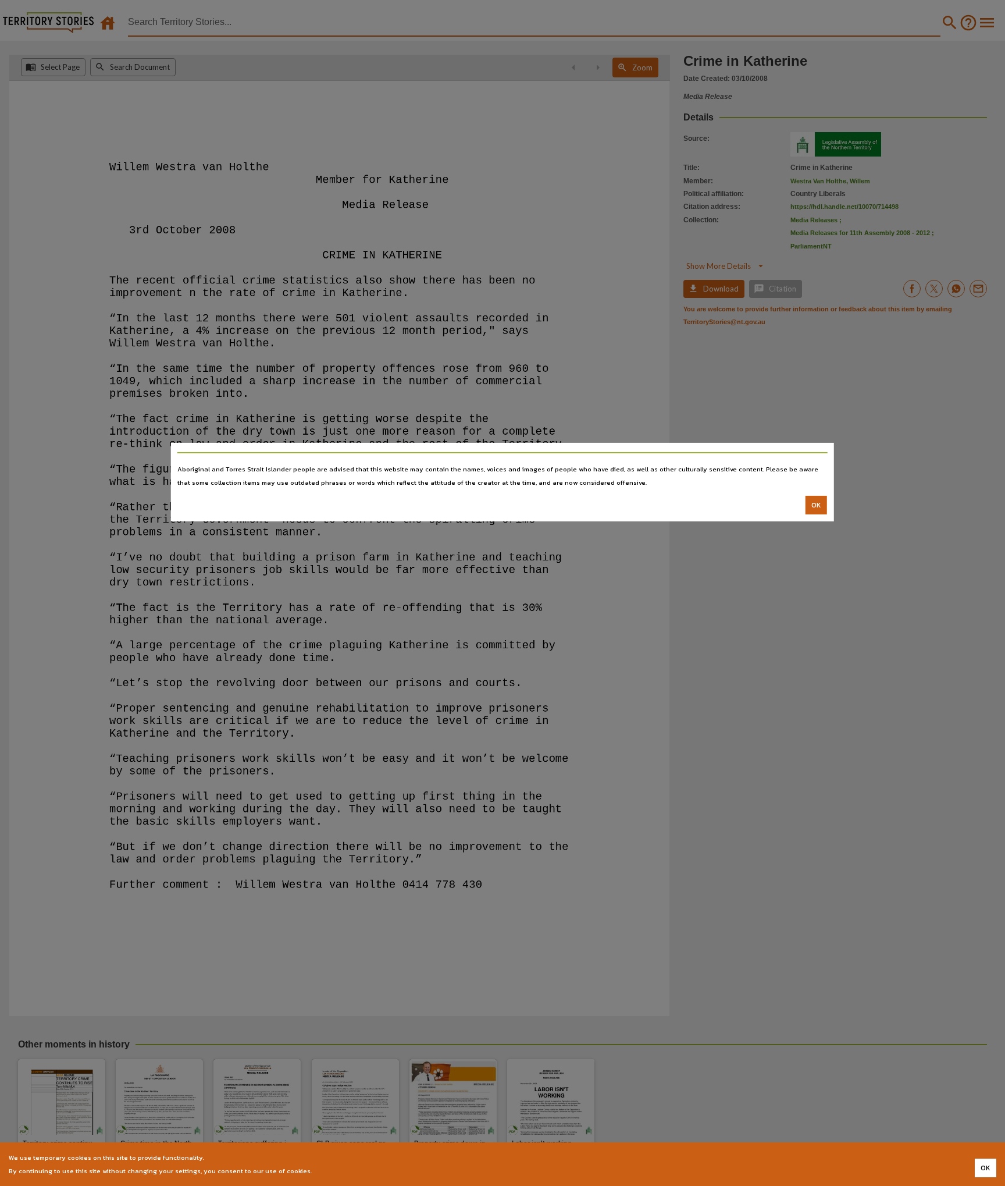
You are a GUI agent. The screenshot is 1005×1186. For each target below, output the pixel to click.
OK (816, 505)
